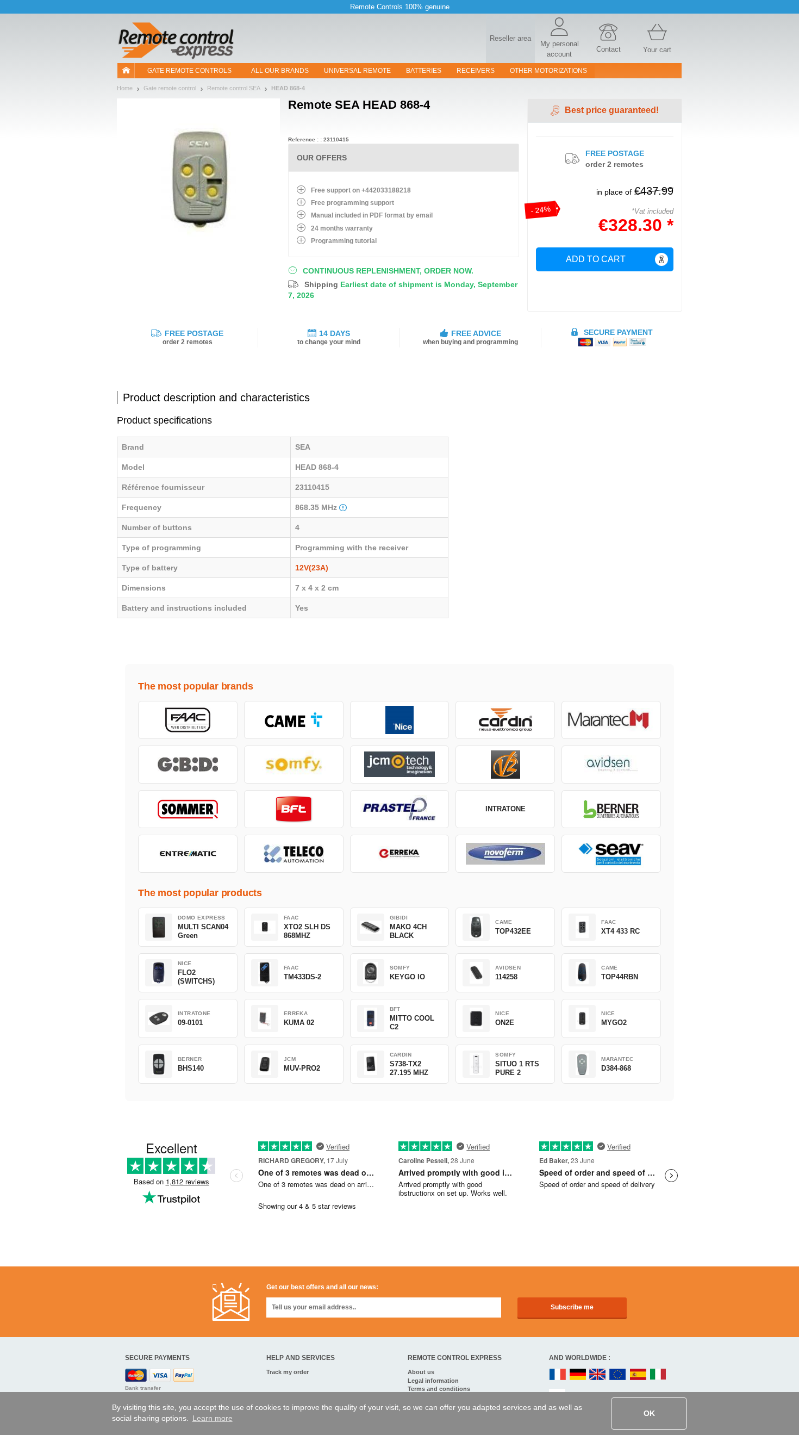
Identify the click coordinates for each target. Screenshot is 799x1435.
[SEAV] (611, 854)
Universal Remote (357, 70)
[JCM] (400, 765)
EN (618, 1375)
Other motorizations (548, 70)
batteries (423, 70)
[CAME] (294, 720)
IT (658, 1375)
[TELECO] (294, 854)
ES (638, 1375)
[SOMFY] (294, 765)
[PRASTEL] (400, 809)
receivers (476, 70)
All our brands (280, 70)
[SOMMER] (188, 809)
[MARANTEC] (611, 720)
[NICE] (400, 720)
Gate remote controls (189, 70)
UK (598, 1375)
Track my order (287, 1372)
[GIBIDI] (188, 765)
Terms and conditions (439, 1389)
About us (421, 1372)
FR (557, 1375)
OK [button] (649, 1413)
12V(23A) (311, 567)
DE (577, 1375)
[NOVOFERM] (505, 854)
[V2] (505, 765)
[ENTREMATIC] (188, 854)
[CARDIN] (505, 720)
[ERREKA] (400, 854)
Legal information (433, 1380)
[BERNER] (611, 809)
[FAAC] (188, 720)
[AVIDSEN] (611, 765)
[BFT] (294, 809)
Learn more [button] (212, 1418)
